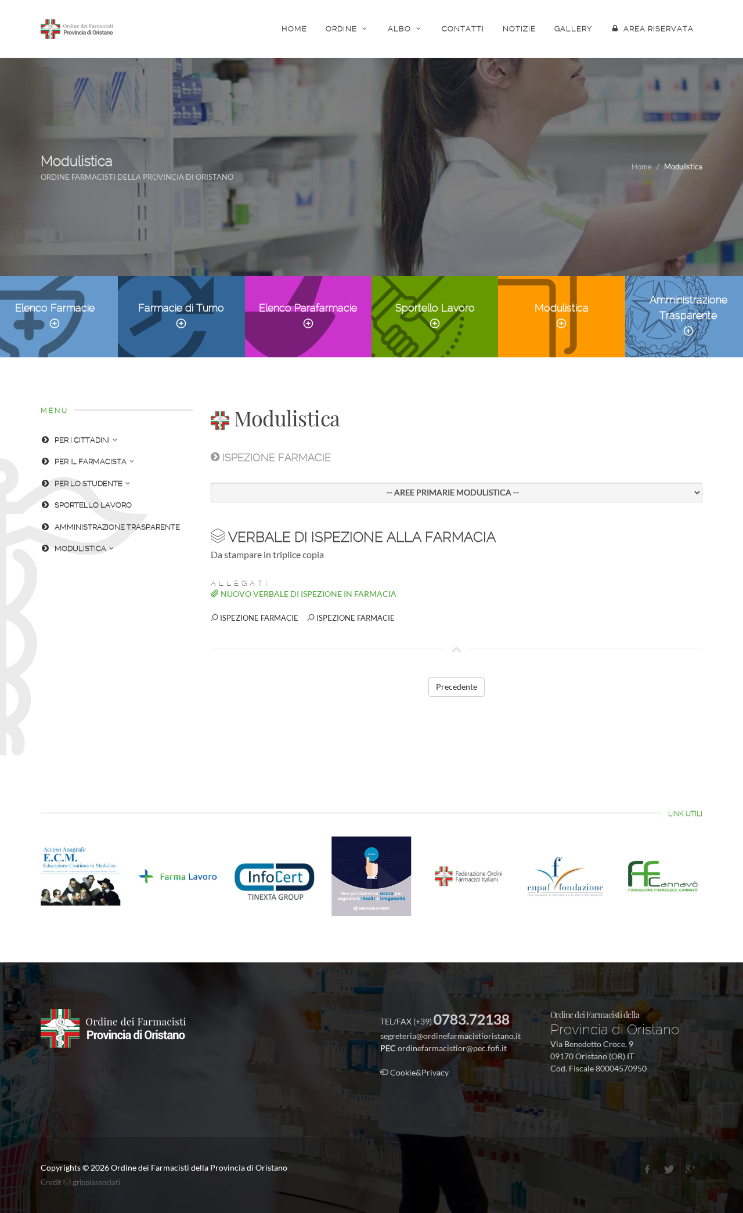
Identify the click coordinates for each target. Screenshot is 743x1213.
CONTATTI (463, 28)
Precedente (456, 686)
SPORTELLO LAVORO (93, 505)
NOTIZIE (519, 28)
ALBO (399, 28)
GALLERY (573, 28)
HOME (294, 28)
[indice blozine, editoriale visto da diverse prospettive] (451, 1072)
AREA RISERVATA (658, 28)
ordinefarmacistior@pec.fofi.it (452, 1048)
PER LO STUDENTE (88, 483)
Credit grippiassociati (80, 1182)
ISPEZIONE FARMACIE (258, 617)
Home (642, 166)
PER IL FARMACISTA (91, 461)
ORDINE (341, 28)
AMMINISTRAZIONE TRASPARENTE (117, 527)
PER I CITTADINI (82, 440)
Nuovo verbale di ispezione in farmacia (307, 594)
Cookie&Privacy (418, 1072)
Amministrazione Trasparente (688, 307)
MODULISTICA (80, 548)
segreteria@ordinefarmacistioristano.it (450, 1036)
